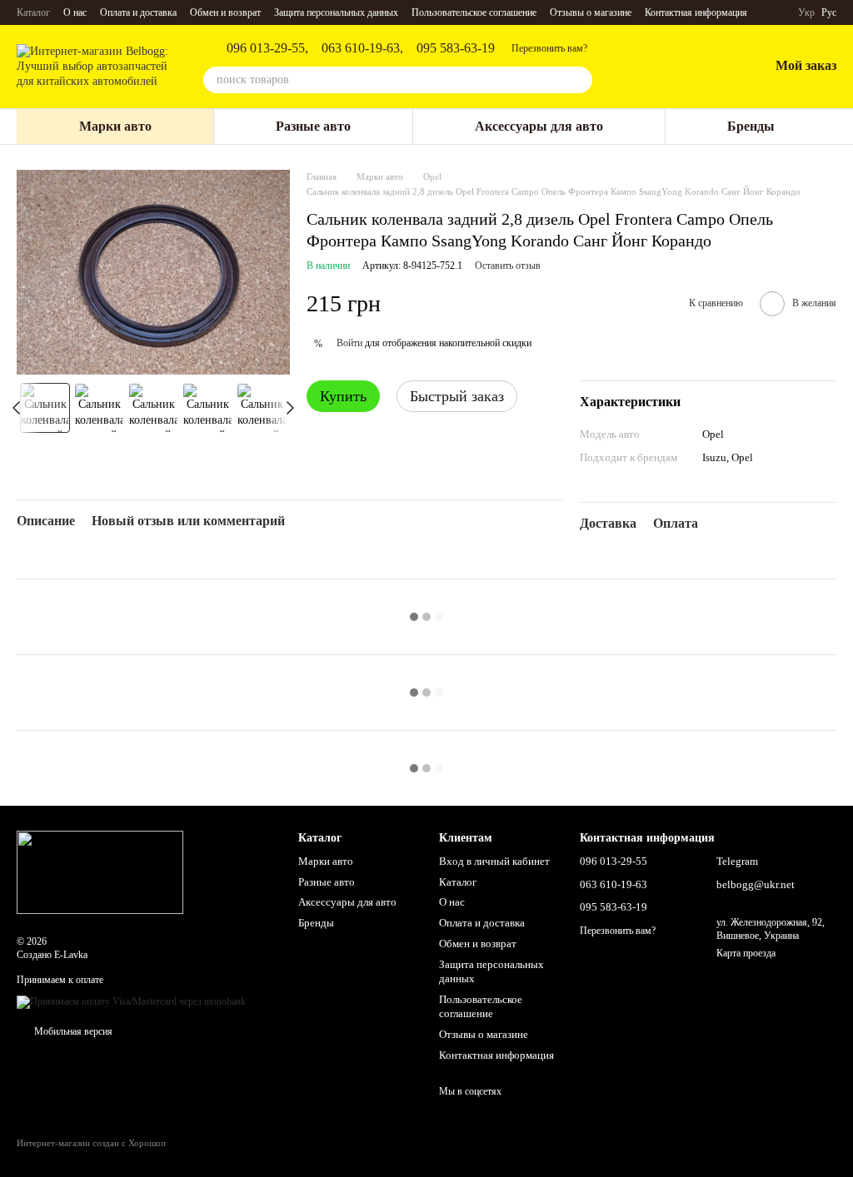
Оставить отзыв (508, 265)
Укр (806, 12)
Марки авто (115, 126)
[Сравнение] (669, 66)
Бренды (751, 126)
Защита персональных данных (336, 12)
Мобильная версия (72, 1031)
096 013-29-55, (267, 48)
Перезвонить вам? (549, 48)
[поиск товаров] (579, 80)
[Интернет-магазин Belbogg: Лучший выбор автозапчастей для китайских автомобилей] (100, 871)
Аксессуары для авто (539, 126)
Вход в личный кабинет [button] (494, 861)
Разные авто (313, 126)
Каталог (33, 12)
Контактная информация (696, 12)
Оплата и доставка (138, 12)
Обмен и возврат (225, 12)
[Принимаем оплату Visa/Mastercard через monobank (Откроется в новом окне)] (131, 1001)
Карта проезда (746, 953)
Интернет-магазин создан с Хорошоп (91, 1143)
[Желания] (712, 66)
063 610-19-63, (362, 48)
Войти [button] (349, 343)
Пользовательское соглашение (474, 12)
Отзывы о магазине (590, 12)
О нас (75, 12)
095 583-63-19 (456, 48)
